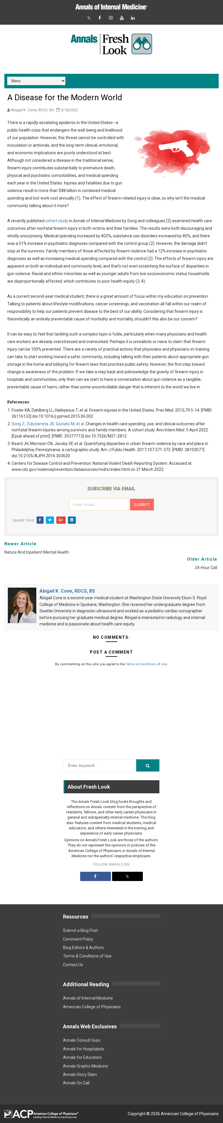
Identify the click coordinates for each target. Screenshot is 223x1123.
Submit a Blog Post (80, 930)
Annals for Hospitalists (83, 1049)
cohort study (56, 220)
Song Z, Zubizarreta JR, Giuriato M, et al (48, 423)
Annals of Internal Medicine (88, 998)
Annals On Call (76, 1083)
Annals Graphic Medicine (85, 1066)
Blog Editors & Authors (83, 947)
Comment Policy (78, 939)
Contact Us (73, 964)
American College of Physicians (92, 1006)
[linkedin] (133, 18)
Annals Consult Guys (81, 1040)
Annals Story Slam (80, 1074)
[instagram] (111, 18)
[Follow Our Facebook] (95, 876)
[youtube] (122, 18)
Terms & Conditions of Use (146, 664)
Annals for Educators (82, 1057)
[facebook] (100, 18)
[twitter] (88, 18)
